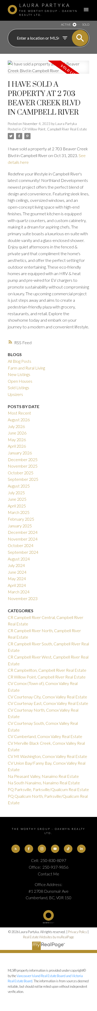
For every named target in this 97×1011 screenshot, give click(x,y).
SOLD (85, 24)
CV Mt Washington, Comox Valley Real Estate (47, 756)
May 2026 (17, 439)
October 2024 (20, 545)
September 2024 (23, 552)
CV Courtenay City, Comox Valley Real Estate (47, 696)
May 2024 (17, 578)
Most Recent (19, 412)
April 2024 (17, 585)
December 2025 (23, 459)
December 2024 (23, 532)
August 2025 (19, 485)
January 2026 (20, 452)
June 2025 (17, 499)
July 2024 (16, 565)
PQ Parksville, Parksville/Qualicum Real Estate (48, 789)
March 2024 (18, 591)
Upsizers (15, 394)
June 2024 (17, 572)
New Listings (19, 374)
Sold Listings (18, 387)
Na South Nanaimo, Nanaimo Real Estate (44, 782)
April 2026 (17, 446)
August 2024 (19, 558)
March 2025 (18, 512)
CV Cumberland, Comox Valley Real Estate (45, 736)
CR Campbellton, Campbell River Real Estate (47, 670)
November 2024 (23, 538)
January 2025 (20, 525)
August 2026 (19, 419)
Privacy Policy (77, 932)
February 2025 (21, 518)
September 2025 (23, 479)
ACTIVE (66, 24)
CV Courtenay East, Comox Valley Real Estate (48, 703)
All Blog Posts (19, 361)
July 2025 (16, 492)
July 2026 (16, 426)
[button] (15, 849)
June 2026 (17, 432)
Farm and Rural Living (26, 367)
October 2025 (20, 472)
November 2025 (23, 465)
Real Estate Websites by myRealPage (48, 937)
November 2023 (23, 598)
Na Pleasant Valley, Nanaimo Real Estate (43, 776)
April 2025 (17, 505)
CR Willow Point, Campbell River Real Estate (54, 129)
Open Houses (20, 381)
